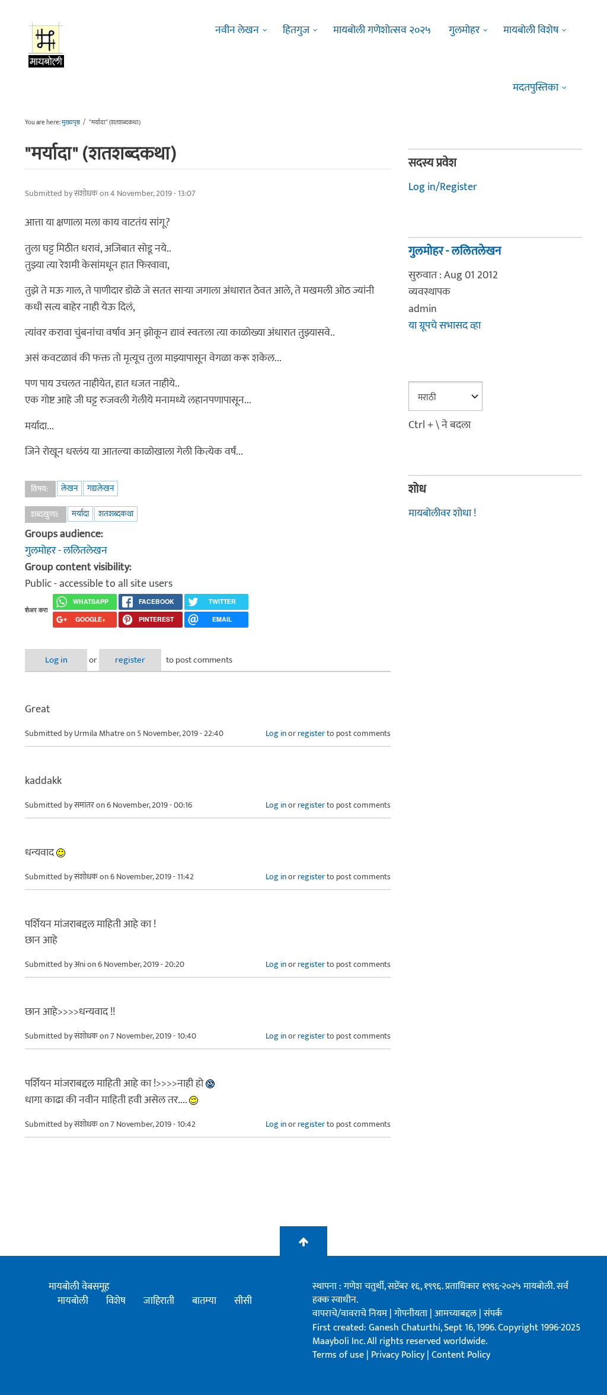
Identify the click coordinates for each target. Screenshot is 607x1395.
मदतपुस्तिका (535, 88)
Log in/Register (442, 187)
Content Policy (461, 1355)
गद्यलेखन (100, 488)
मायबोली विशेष (530, 30)
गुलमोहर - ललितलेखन (66, 551)
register (130, 659)
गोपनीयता (412, 1314)
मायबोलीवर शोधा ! (442, 513)
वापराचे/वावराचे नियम (349, 1314)
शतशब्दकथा (115, 513)
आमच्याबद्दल (457, 1314)
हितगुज (296, 30)
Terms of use (338, 1355)
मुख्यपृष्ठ (71, 122)
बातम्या (204, 1301)
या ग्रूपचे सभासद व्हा (444, 326)
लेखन (69, 488)
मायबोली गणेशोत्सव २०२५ (382, 30)
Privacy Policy (399, 1355)
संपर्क (493, 1314)
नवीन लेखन (237, 30)
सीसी (243, 1301)
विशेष (116, 1301)
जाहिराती (158, 1301)
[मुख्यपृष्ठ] (46, 44)
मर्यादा (80, 513)
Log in (56, 659)
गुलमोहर (464, 30)
